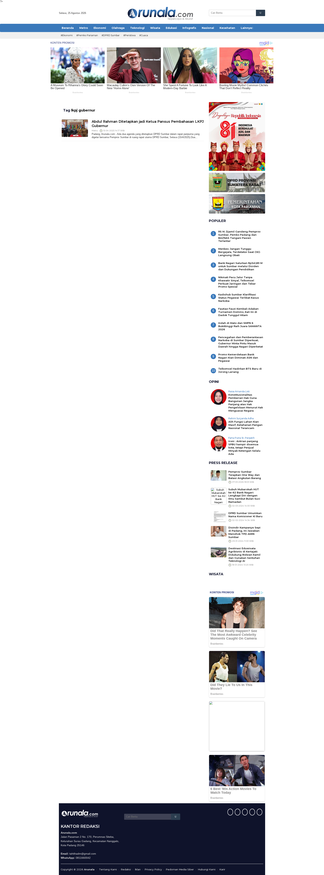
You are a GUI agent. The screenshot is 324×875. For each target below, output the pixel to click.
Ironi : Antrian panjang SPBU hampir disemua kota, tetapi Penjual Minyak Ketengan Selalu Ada (244, 447)
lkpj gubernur (83, 110)
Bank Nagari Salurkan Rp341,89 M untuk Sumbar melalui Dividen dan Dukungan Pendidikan (240, 266)
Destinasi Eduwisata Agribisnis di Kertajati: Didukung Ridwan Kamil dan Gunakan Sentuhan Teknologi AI (244, 555)
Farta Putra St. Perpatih (241, 437)
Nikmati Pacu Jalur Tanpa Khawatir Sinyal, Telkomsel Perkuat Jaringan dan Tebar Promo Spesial (237, 282)
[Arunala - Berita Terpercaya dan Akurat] (160, 13)
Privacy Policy (153, 869)
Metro (95, 130)
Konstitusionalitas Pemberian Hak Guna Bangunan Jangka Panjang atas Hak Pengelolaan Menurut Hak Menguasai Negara (245, 402)
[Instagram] (244, 812)
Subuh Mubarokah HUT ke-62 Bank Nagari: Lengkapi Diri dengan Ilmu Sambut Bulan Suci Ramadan (244, 496)
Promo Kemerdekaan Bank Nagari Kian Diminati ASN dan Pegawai (238, 357)
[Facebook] (229, 812)
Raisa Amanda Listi (239, 391)
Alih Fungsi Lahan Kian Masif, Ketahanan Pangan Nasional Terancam (245, 425)
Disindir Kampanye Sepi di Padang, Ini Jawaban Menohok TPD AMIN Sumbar (244, 532)
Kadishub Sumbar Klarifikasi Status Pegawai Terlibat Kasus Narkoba (238, 297)
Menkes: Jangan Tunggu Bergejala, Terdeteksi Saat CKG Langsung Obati (239, 252)
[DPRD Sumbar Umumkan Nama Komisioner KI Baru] (218, 516)
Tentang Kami (108, 869)
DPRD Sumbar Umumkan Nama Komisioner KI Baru (245, 515)
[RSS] (259, 812)
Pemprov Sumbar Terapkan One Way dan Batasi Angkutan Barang (244, 475)
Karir (222, 869)
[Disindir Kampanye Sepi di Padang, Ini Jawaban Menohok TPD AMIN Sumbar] (218, 531)
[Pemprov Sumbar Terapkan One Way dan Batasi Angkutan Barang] (218, 475)
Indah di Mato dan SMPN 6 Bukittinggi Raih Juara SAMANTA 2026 (240, 326)
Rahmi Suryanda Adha (241, 418)
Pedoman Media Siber (180, 869)
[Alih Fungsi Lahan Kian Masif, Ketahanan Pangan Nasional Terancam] (218, 423)
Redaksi (126, 869)
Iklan (138, 869)
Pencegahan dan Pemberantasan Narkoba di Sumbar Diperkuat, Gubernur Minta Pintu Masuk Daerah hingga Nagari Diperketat (240, 342)
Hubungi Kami (206, 869)
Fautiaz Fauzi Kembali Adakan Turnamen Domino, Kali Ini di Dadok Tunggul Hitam (238, 312)
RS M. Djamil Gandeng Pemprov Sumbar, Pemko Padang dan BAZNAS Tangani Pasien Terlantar (239, 236)
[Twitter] (237, 812)
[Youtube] (251, 812)
